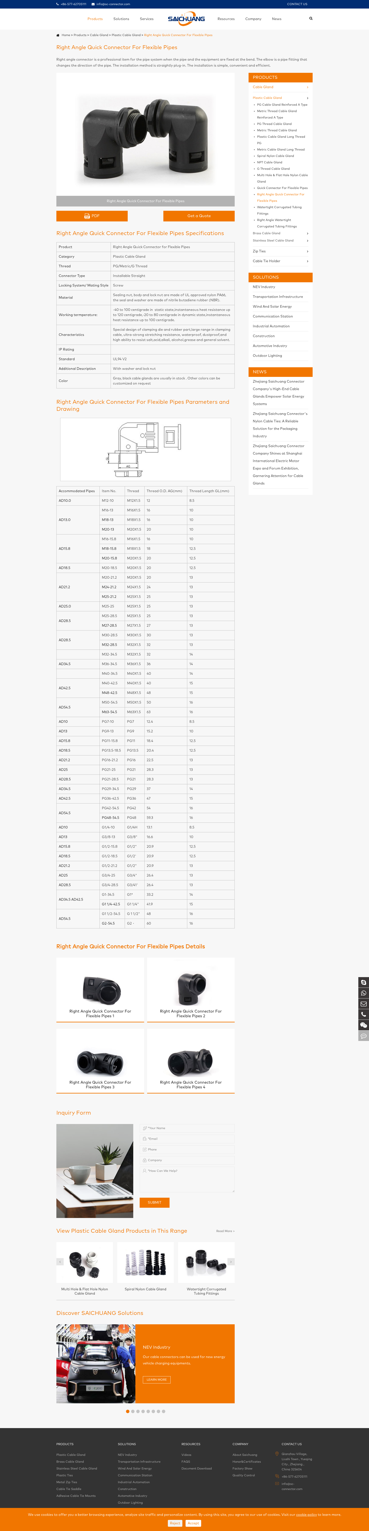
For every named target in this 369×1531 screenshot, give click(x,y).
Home (66, 35)
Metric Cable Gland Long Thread (281, 149)
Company (253, 19)
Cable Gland (99, 35)
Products (95, 19)
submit (154, 1202)
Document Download (197, 1468)
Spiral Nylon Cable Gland (275, 156)
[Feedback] (363, 1035)
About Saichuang (245, 1454)
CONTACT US (297, 4)
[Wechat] (363, 1025)
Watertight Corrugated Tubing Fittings (279, 210)
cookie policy (306, 1514)
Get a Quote (199, 216)
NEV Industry (264, 287)
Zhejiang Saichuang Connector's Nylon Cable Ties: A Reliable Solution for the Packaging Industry (280, 425)
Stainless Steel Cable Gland (273, 240)
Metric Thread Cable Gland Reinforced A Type (277, 114)
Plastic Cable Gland (126, 35)
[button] (60, 1261)
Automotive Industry (270, 346)
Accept (193, 1523)
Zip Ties (259, 251)
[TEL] (363, 1014)
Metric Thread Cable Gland (277, 130)
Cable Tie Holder (266, 261)
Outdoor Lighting (267, 355)
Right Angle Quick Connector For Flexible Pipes (178, 35)
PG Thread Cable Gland (274, 124)
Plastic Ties (64, 1475)
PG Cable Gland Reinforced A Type (282, 104)
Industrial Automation (271, 326)
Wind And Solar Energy (272, 306)
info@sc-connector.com (113, 4)
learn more (157, 1379)
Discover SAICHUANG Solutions (99, 1313)
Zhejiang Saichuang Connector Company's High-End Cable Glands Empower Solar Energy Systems (279, 393)
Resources (226, 19)
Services (147, 19)
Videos (186, 1454)
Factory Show (242, 1468)
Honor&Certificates (247, 1461)
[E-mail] (363, 1003)
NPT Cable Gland (269, 162)
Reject (175, 1523)
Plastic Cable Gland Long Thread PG (281, 140)
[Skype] (363, 982)
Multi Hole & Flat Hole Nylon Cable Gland (282, 178)
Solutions (121, 19)
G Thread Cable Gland (273, 168)
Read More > (225, 1231)
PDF (96, 216)
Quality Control (244, 1475)
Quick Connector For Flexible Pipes (282, 188)
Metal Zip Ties (66, 1482)
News (276, 19)
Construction (264, 336)
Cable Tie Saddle (68, 1489)
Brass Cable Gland (266, 233)
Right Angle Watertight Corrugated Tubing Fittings (277, 223)
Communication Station (273, 316)
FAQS (186, 1461)
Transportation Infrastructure (278, 297)
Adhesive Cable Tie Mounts (76, 1495)
